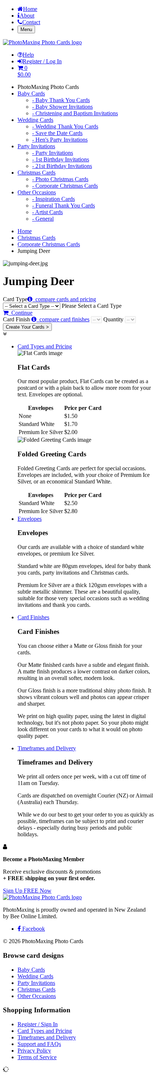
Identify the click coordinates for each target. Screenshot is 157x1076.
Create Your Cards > (27, 327)
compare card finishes (63, 319)
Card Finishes (33, 617)
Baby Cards (31, 93)
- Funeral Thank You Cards (63, 205)
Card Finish (46, 319)
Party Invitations (36, 146)
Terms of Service (37, 1057)
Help (28, 55)
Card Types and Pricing (45, 346)
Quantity (114, 319)
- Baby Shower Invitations (62, 107)
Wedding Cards (35, 120)
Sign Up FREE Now (27, 891)
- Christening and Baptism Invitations (75, 113)
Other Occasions (37, 192)
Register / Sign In (38, 1024)
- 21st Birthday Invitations (62, 166)
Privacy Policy (34, 1050)
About (27, 15)
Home (30, 9)
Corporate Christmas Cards (49, 244)
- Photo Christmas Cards (60, 179)
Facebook (33, 929)
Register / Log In (42, 61)
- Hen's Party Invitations (60, 140)
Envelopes (30, 519)
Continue (20, 313)
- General (43, 219)
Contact (31, 22)
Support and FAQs (39, 1044)
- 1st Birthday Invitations (60, 159)
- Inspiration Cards (53, 199)
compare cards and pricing (64, 299)
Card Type (62, 302)
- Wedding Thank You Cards (65, 126)
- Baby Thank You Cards (61, 100)
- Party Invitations (52, 153)
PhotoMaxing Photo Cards (48, 87)
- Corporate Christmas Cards (65, 186)
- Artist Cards (47, 212)
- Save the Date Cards (57, 133)
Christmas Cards (36, 172)
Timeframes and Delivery (47, 748)
